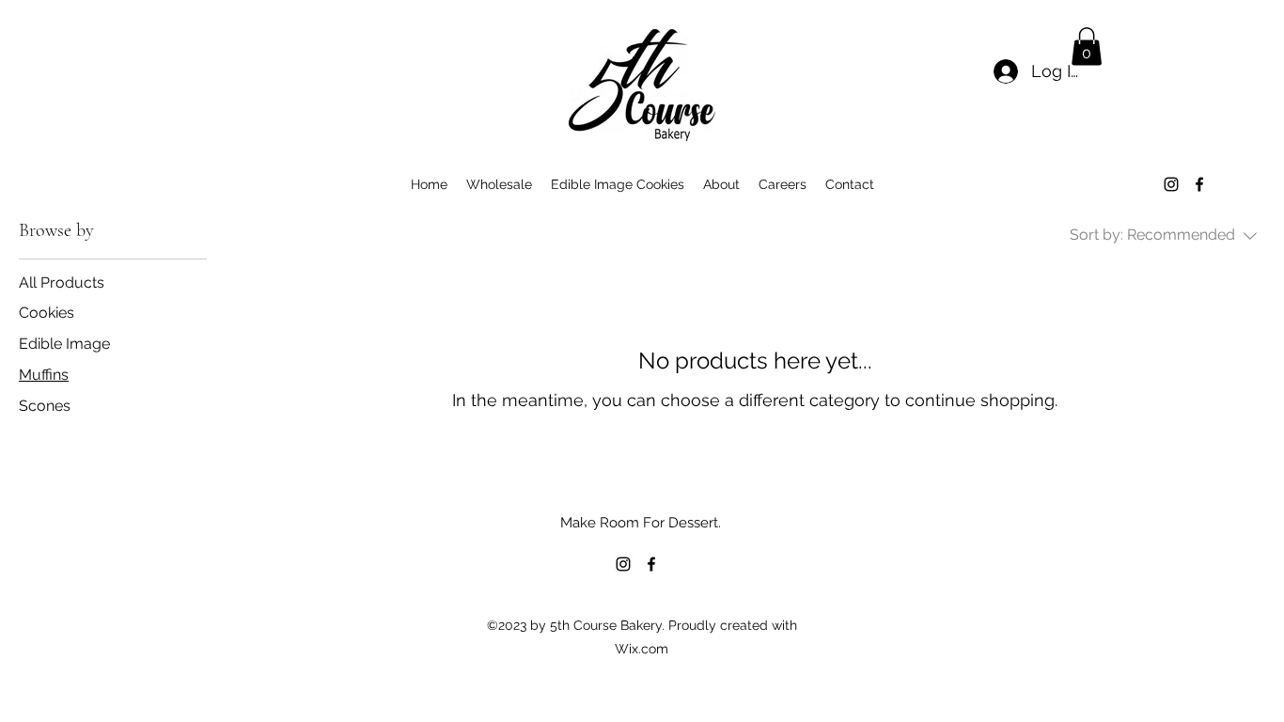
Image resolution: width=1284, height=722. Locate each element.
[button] (1087, 46)
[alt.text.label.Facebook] (1199, 184)
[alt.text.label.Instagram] (1171, 184)
